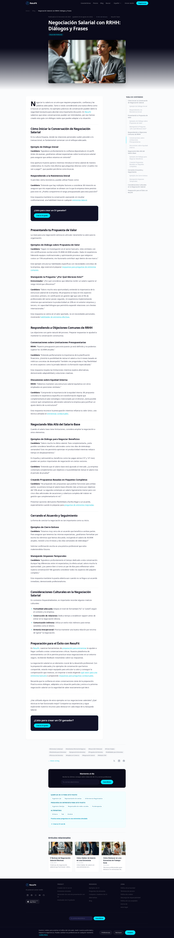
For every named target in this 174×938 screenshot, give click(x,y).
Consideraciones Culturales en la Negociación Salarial (137, 186)
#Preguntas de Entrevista (96, 752)
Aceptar (130, 932)
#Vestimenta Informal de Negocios (75, 749)
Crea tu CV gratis (42, 215)
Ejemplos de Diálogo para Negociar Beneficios (138, 158)
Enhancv (55, 814)
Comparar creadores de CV (98, 894)
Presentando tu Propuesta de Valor (138, 116)
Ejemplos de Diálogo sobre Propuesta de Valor (138, 122)
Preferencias (106, 932)
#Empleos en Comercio (72, 755)
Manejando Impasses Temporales (136, 180)
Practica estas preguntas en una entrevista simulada (69, 818)
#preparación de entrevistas (77, 752)
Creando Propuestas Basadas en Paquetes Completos (136, 164)
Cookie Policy (43, 935)
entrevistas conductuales (57, 413)
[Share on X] (114, 761)
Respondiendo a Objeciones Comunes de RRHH (137, 133)
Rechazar (118, 932)
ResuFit (88, 112)
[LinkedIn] (27, 895)
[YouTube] (39, 895)
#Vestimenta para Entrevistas (58, 752)
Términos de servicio (128, 891)
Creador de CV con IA (64, 888)
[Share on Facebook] (124, 761)
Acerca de (124, 904)
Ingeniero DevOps (58, 806)
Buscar (108, 3)
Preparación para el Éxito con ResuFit (138, 191)
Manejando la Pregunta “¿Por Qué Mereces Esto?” (138, 128)
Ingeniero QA (56, 798)
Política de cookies (127, 894)
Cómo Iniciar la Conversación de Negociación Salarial (138, 102)
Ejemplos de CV (94, 888)
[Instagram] (35, 895)
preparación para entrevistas (74, 648)
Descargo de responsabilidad (130, 897)
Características (86, 3)
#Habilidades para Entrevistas (114, 752)
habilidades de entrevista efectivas (54, 317)
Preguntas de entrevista (97, 891)
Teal (62, 814)
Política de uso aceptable (129, 901)
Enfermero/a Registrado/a (94, 798)
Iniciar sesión (129, 3)
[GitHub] (44, 895)
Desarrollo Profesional (56, 34)
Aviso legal (124, 907)
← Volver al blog (53, 761)
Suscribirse (107, 782)
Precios (95, 3)
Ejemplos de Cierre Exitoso (138, 176)
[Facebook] (31, 895)
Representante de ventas (73, 798)
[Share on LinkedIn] (119, 761)
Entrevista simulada (64, 891)
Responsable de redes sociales (78, 806)
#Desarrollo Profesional (95, 749)
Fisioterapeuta (97, 806)
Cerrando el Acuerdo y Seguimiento (135, 171)
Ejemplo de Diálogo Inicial (138, 106)
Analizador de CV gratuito (66, 900)
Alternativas (93, 897)
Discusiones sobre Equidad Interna (138, 146)
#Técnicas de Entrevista (56, 755)
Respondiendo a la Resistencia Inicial (135, 111)
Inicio (28, 11)
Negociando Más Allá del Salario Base (136, 152)
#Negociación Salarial (88, 755)
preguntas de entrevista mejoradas (79, 505)
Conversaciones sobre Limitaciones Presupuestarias (136, 140)
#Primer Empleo (109, 749)
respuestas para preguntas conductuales (76, 676)
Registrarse (142, 3)
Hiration (70, 814)
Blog (101, 3)
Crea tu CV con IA (59, 824)
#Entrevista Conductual (56, 749)
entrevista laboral (79, 200)
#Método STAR (102, 755)
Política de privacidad (128, 888)
